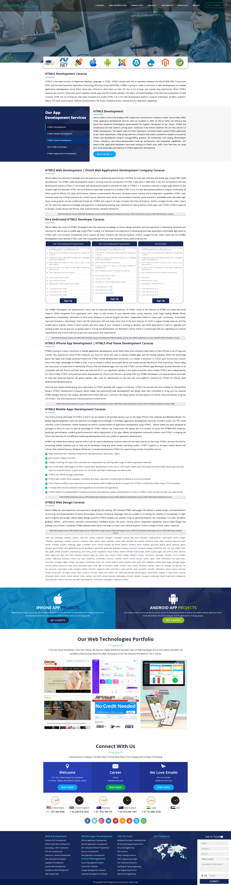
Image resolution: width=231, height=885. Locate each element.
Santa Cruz (159, 565)
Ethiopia (107, 544)
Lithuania (78, 555)
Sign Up (68, 300)
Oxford (108, 562)
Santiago (167, 565)
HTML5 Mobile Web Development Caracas (157, 497)
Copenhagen (58, 541)
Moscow (68, 579)
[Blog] (122, 821)
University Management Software (94, 874)
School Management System (92, 863)
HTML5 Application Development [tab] (61, 153)
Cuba (91, 541)
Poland (158, 562)
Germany (176, 544)
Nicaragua (58, 562)
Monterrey (91, 558)
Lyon (107, 555)
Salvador (151, 565)
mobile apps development (166, 358)
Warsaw (89, 576)
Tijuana (73, 572)
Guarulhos (99, 548)
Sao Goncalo (177, 565)
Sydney (168, 569)
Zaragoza (145, 576)
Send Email (163, 787)
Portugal (175, 562)
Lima (67, 555)
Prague (182, 562)
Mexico (61, 579)
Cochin (175, 538)
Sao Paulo (52, 569)
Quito (90, 565)
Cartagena (108, 538)
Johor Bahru (86, 551)
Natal (158, 558)
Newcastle (49, 562)
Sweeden (151, 569)
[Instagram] (101, 821)
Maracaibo (159, 555)
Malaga (126, 555)
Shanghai (77, 569)
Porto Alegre (166, 562)
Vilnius (82, 576)
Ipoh (164, 548)
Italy (46, 551)
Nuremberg (90, 562)
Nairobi (145, 558)
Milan (83, 558)
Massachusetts (51, 579)
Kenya (109, 551)
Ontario (125, 579)
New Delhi (76, 579)
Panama (128, 562)
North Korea (98, 579)
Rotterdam (143, 565)
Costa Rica (76, 541)
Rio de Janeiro (107, 565)
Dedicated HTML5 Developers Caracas (166, 338)
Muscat (139, 558)
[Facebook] (87, 821)
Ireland (177, 548)
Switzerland (160, 569)
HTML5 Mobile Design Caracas (79, 531)
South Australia (126, 569)
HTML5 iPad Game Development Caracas (99, 404)
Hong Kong (154, 576)
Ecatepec (55, 544)
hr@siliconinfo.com (115, 780)
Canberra (75, 538)
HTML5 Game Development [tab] (59, 140)
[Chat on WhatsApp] (143, 821)
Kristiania (129, 551)
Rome (129, 565)
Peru (143, 562)
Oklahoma (118, 579)
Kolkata (116, 551)
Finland (117, 544)
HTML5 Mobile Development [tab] (59, 133)
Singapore (101, 569)
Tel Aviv (48, 572)
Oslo (102, 562)
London (101, 555)
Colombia (49, 541)
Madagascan (180, 576)
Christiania (144, 538)
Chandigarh (118, 538)
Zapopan (137, 576)
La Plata (154, 551)
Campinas (67, 538)
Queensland (82, 565)
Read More (103, 154)
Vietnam (76, 576)
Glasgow (48, 548)
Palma (121, 562)
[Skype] (136, 821)
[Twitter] (94, 821)
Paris (134, 562)
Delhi (123, 541)
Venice (56, 576)
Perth (139, 562)
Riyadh (116, 565)
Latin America (168, 551)
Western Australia (109, 576)
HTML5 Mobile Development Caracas (71, 497)
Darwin (118, 541)
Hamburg (124, 548)
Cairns (47, 538)
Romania (122, 565)
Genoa (168, 544)
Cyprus (103, 541)
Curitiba (97, 541)
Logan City (94, 555)
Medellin (182, 555)
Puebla (55, 565)
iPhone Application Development (94, 840)
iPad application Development (93, 855)
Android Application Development (94, 844)
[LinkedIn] (108, 821)
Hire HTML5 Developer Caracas (62, 338)
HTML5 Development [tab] (56, 127)
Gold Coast (63, 548)
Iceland (162, 576)
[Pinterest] (115, 821)
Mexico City (75, 558)
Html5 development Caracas (67, 214)
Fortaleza (132, 544)
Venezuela (49, 576)
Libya (62, 555)
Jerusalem (65, 551)
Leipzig (53, 555)
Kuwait (147, 551)
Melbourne (56, 558)
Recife (95, 565)
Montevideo (100, 558)
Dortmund (149, 541)
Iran (168, 548)
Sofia (107, 569)
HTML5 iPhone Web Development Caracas (128, 404)
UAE (116, 572)
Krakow (122, 551)
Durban (48, 544)
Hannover (133, 548)
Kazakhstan (102, 551)
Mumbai (118, 558)
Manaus (141, 555)
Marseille (168, 555)
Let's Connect (214, 5)
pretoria (48, 565)
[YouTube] (129, 821)
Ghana (182, 544)
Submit (214, 881)
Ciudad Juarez (167, 538)
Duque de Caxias (179, 541)
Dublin (161, 541)
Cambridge (59, 538)
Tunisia (100, 572)
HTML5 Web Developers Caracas (162, 214)
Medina (48, 558)
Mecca (175, 555)
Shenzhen (92, 569)
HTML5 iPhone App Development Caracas (70, 404)
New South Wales (178, 558)
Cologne (182, 538)
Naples (152, 558)
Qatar (75, 565)
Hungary (150, 548)
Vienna (69, 576)
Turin (106, 572)
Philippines (151, 562)
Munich (125, 558)
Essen (94, 544)
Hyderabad (158, 548)
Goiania (55, 548)
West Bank (97, 576)
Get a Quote (57, 620)
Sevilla (70, 569)
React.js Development (89, 851)
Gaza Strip (155, 544)
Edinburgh (71, 544)
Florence (124, 544)
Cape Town (84, 538)
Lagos (160, 551)
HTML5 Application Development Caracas (115, 214)
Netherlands (165, 558)
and (169, 85)
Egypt (79, 544)
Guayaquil (116, 548)
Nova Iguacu (80, 562)
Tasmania (181, 569)
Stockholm (142, 569)
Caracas (92, 538)
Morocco (110, 558)
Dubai (156, 541)
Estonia (100, 544)
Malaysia (133, 555)
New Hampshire (87, 579)
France (139, 544)
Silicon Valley (129, 882)
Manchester (149, 555)
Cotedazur (84, 541)
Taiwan (174, 569)
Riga (99, 565)
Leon (58, 555)
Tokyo (79, 572)
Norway (72, 562)
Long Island (170, 576)
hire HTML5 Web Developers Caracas (86, 338)
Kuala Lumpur (139, 551)
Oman (98, 562)
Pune (70, 565)
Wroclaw (130, 576)
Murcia (132, 558)
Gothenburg (73, 548)
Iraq (172, 548)
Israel (183, 548)
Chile (132, 538)
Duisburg (168, 541)
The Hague (66, 572)
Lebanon (182, 551)
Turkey (111, 572)
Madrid (119, 555)
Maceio (113, 555)
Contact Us (45, 45)
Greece (81, 548)
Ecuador (63, 544)
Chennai (126, 538)
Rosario (135, 565)
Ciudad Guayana (154, 538)
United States (153, 572)
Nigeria (65, 562)
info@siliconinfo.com (163, 780)
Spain (135, 569)
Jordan (94, 551)
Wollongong (121, 576)
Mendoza (65, 558)
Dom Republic (139, 541)
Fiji (113, 544)
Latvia (176, 551)
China (137, 538)
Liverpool (86, 555)
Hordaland (142, 548)
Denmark (129, 541)
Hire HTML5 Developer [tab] (57, 147)
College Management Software (93, 870)
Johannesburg (75, 551)
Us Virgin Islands (172, 572)
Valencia (182, 572)
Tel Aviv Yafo (56, 572)
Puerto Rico (63, 565)
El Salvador (86, 544)
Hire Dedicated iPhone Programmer (95, 848)
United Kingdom (141, 572)
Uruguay (162, 572)
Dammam (110, 541)
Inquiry (196, 5)
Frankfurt (146, 544)
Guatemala (108, 548)
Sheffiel (84, 569)
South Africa (115, 569)
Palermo (115, 562)
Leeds (47, 555)
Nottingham (108, 579)
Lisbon (72, 555)
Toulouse (86, 572)
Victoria (63, 576)
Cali (52, 538)
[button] (17, 31)
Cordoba (67, 541)
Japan (51, 551)
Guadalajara (89, 548)
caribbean (100, 538)
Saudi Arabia (62, 569)
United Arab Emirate (126, 572)
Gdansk (162, 544)
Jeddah (57, 551)
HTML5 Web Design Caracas (58, 531)
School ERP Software (89, 866)
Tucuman (93, 572)
